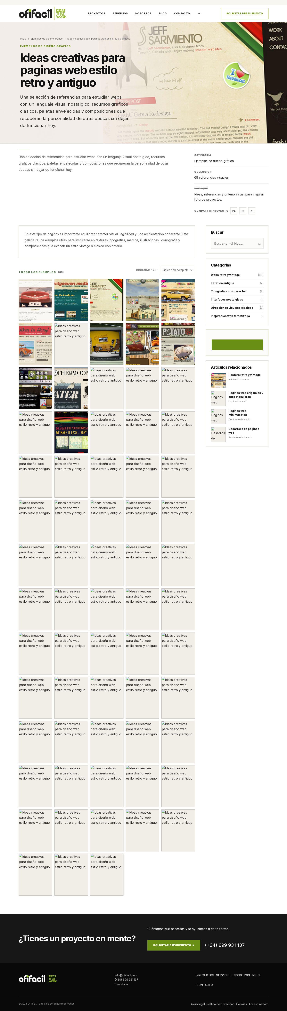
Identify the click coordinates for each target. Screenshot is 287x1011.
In (243, 210)
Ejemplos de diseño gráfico (47, 38)
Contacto (182, 13)
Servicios (120, 13)
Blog (163, 13)
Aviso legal (198, 1004)
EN (199, 13)
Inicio (23, 38)
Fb (234, 210)
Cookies (241, 1004)
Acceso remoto (258, 1004)
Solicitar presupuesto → (173, 945)
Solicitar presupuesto (244, 13)
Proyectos (96, 13)
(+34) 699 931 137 (225, 945)
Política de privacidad (220, 1004)
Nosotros (143, 13)
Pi (252, 210)
